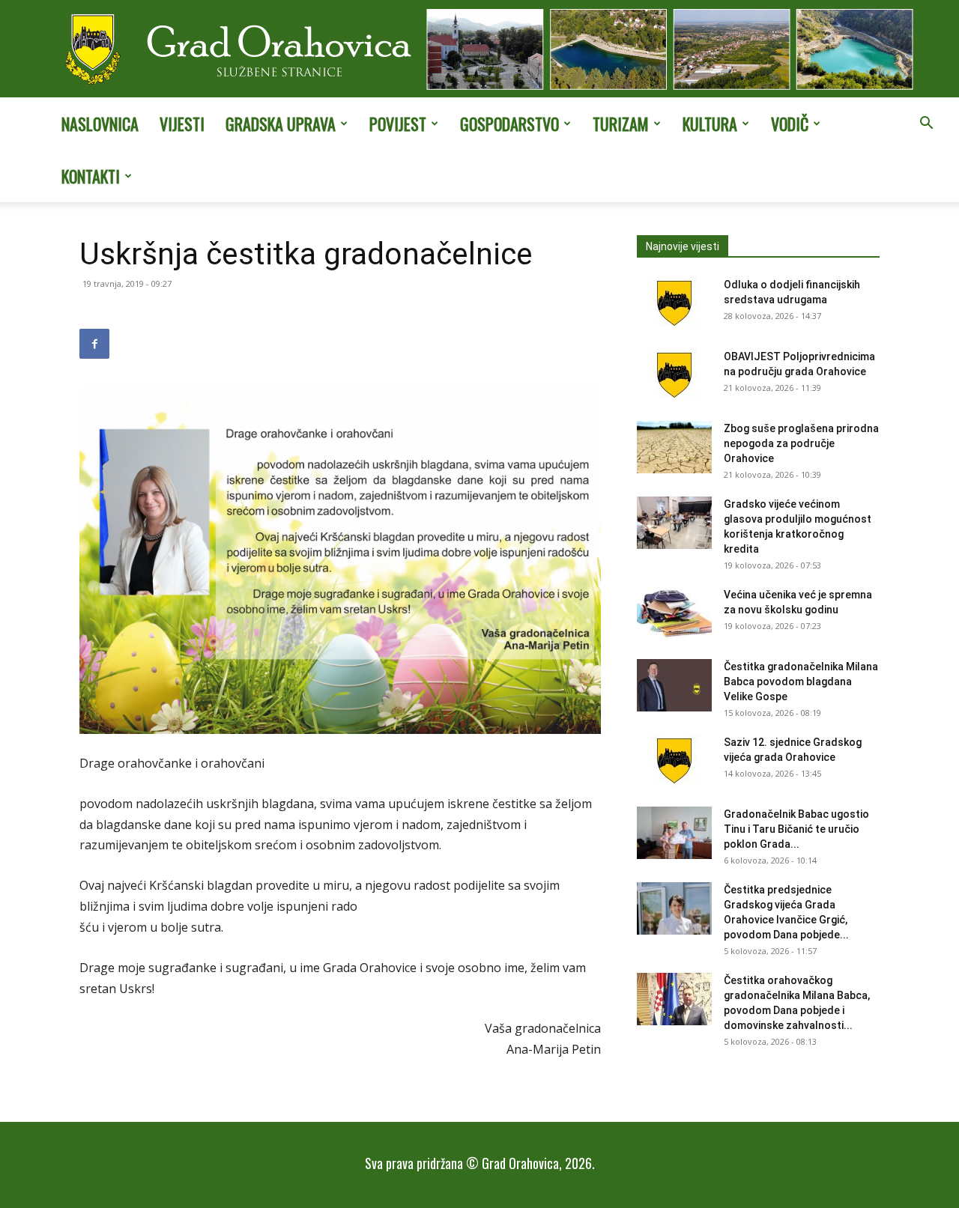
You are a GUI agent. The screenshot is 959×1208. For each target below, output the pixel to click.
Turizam (621, 124)
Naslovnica (100, 124)
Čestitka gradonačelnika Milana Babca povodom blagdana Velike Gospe (801, 681)
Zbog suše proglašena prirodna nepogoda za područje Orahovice (801, 443)
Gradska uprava (281, 124)
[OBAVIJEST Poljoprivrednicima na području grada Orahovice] (674, 375)
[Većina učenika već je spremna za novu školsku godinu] (674, 613)
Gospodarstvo (509, 124)
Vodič (789, 124)
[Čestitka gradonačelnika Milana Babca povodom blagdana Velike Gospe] (674, 685)
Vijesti (182, 124)
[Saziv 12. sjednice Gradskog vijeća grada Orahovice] (674, 761)
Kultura (710, 124)
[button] (926, 124)
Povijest (397, 124)
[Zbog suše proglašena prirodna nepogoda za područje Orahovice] (674, 447)
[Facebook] (94, 344)
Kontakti (90, 176)
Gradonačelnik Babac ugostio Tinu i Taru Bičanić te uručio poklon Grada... (796, 829)
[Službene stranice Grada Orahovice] (479, 50)
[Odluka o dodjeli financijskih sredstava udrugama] (674, 303)
